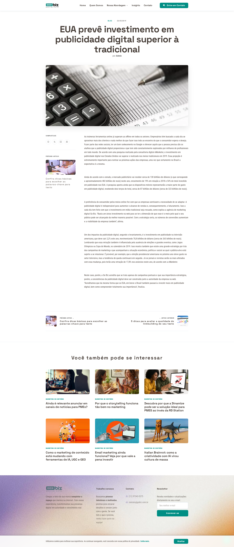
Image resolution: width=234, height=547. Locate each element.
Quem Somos (96, 5)
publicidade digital (105, 148)
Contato (148, 5)
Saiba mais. (145, 541)
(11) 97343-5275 (136, 496)
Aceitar (181, 541)
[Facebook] (48, 141)
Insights (136, 5)
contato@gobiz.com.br (138, 502)
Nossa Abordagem (116, 5)
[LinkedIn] (60, 141)
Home (83, 5)
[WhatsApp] (67, 141)
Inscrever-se (172, 513)
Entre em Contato (176, 5)
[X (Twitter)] (54, 141)
